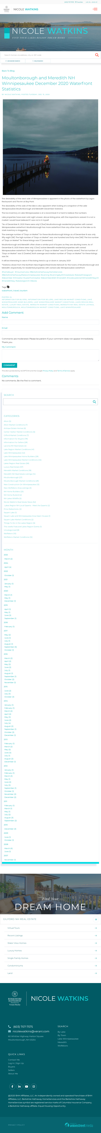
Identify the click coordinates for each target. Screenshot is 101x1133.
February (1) (9, 626)
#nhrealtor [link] (18, 278)
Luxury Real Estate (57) (13, 467)
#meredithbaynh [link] (91, 278)
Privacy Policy (48, 371)
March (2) (8, 559)
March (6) (8, 848)
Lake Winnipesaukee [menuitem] (68, 1039)
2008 (6, 844)
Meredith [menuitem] (62, 1042)
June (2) (7, 667)
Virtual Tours (14, 928)
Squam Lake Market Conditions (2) (19, 519)
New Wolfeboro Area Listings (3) (18, 488)
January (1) (9, 584)
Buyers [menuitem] (11, 1067)
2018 (6, 622)
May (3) (7, 717)
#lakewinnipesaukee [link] (30, 275)
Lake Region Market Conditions (70, 299)
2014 (6, 701)
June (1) (7, 638)
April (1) (7, 609)
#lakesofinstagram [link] (83, 275)
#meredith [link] (61, 278)
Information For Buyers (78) (16, 439)
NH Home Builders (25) (14, 491)
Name (5, 317)
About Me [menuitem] (13, 1073)
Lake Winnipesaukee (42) (14, 453)
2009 (6, 833)
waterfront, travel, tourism (14, 290)
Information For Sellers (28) (16, 442)
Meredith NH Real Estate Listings (77, 305)
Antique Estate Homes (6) (15, 428)
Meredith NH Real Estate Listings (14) (20, 474)
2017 (6, 631)
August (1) (8, 644)
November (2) (10, 794)
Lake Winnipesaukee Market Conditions (54, 302)
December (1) (10, 601)
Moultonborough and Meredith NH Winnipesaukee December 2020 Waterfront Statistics (47, 83)
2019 (6, 605)
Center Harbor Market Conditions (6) (19, 432)
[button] (97, 55)
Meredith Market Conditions (44, 305)
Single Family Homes (18, 958)
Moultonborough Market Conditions (40, 307)
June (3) (7, 615)
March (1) (8, 595)
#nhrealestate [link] (67, 275)
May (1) (7, 587)
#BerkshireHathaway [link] (11, 275)
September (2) (10, 820)
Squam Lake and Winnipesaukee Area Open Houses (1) (27, 516)
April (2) (7, 661)
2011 (5, 801)
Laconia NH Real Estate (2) (15, 446)
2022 (6, 571)
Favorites (79, 2)
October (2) (9, 679)
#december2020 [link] (48, 278)
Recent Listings (15, 935)
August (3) (8, 818)
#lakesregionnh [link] (23, 281)
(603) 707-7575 (69, 2)
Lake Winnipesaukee (70, 307)
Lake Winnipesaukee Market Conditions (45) (23, 460)
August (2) (8, 726)
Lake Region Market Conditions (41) (19, 449)
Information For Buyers (14, 299)
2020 (6, 591)
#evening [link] (45, 275)
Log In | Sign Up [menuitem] (16, 1063)
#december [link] (7, 278)
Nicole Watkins (12, 94)
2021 (6, 579)
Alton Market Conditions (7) (16, 425)
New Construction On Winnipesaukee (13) (21, 484)
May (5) (7, 749)
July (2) (7, 814)
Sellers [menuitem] (11, 1070)
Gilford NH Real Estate (19, 919)
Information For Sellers (40, 299)
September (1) (10, 618)
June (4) (7, 753)
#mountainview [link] (22, 272)
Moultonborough (11, 307)
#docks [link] (33, 281)
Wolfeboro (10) (10, 533)
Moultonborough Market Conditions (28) (21, 481)
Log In (88, 2)
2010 (6, 825)
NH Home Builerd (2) (13, 495)
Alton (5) (7, 421)
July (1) (7, 641)
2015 (6, 686)
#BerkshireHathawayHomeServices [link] (46, 272)
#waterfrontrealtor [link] (31, 278)
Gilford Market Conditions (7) (16, 435)
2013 (6, 739)
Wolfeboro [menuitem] (63, 1046)
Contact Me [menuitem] (14, 1060)
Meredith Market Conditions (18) (17, 470)
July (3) (7, 694)
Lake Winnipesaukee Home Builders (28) (21, 456)
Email (4, 328)
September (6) (10, 647)
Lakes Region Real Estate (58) (16, 463)
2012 (6, 766)
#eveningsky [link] (55, 275)
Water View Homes (17, 943)
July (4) (7, 723)
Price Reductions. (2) (13, 509)
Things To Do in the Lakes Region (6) (19, 523)
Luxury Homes (15, 950)
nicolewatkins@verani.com (31, 1031)
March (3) (8, 776)
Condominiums (15, 966)
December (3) (10, 829)
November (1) (10, 682)
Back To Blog (8, 71)
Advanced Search (13, 61)
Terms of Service (63, 371)
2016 (6, 654)
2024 (6, 563)
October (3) (9, 697)
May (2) (7, 635)
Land (10, 973)
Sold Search (38, 61)
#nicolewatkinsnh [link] (75, 278)
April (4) (7, 567)
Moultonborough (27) (13, 477)
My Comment (9, 347)
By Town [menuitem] (62, 1035)
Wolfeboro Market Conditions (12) (18, 537)
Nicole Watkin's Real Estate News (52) (20, 502)
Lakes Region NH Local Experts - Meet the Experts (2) (27, 505)
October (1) (9, 575)
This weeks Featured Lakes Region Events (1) (23, 526)
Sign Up (94, 2)
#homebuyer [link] (8, 272)
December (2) (10, 797)
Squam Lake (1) (10, 512)
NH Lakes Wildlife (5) (13, 498)
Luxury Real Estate (19, 305)
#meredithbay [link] (8, 281)
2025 (6, 555)
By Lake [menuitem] (61, 1032)
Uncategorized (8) (11, 530)
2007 (6, 855)
